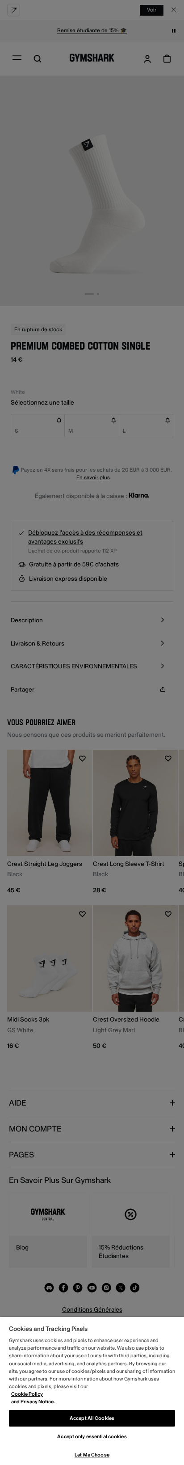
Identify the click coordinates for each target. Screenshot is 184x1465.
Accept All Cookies (92, 1418)
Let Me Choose (92, 1455)
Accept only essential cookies (91, 1436)
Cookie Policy (27, 1394)
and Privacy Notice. (33, 1401)
